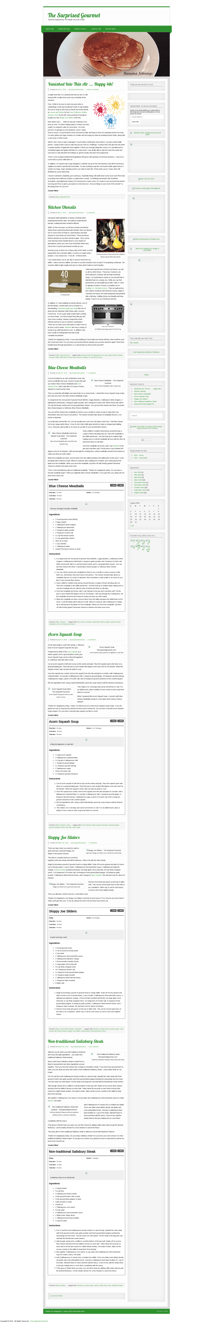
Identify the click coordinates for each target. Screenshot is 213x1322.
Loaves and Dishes (57, 112)
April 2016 (137, 477)
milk (70, 827)
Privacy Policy (80, 29)
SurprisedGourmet (77, 89)
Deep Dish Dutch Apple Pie (144, 404)
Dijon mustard (96, 875)
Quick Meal (64, 1029)
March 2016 (138, 480)
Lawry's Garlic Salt (100, 1285)
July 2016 (137, 472)
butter (94, 825)
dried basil (96, 622)
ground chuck (115, 622)
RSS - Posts (138, 455)
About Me (50, 29)
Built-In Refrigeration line (95, 355)
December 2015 (140, 482)
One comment (94, 1046)
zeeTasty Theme (162, 1311)
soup (74, 827)
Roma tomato (60, 870)
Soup (68, 825)
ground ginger (114, 825)
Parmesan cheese (68, 624)
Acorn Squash (86, 825)
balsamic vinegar (99, 1029)
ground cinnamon (102, 825)
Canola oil (80, 1285)
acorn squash (72, 652)
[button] (113, 485)
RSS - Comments (140, 458)
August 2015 (138, 492)
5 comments (93, 843)
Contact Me (96, 29)
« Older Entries (56, 1296)
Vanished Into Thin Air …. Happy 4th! (80, 84)
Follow (146, 375)
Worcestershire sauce (98, 1031)
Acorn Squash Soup (65, 634)
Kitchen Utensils (62, 207)
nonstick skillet (54, 357)
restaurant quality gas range (68, 308)
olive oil (59, 624)
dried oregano (105, 622)
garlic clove (119, 1029)
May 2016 (137, 475)
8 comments (91, 212)
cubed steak (89, 1285)
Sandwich (78, 1029)
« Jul (132, 526)
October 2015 (139, 487)
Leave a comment (92, 89)
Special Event (65, 197)
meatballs (52, 624)
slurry (51, 1101)
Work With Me (64, 29)
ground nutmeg (54, 827)
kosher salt (64, 827)
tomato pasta (85, 1031)
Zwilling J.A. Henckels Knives (96, 288)
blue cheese (81, 622)
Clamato (116, 446)
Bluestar (83, 355)
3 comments (91, 373)
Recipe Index (111, 29)
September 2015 (140, 490)
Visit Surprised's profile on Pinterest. (146, 352)
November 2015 (140, 485)
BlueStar (68, 327)
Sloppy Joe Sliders (66, 118)
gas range (108, 355)
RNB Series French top (68, 357)
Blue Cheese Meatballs (67, 367)
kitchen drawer (117, 355)
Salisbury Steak (117, 1285)
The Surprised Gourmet (39, 1321)
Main (57, 197)
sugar (78, 827)
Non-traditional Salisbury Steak (75, 1041)
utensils (79, 357)
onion (109, 1285)
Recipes (63, 622)
